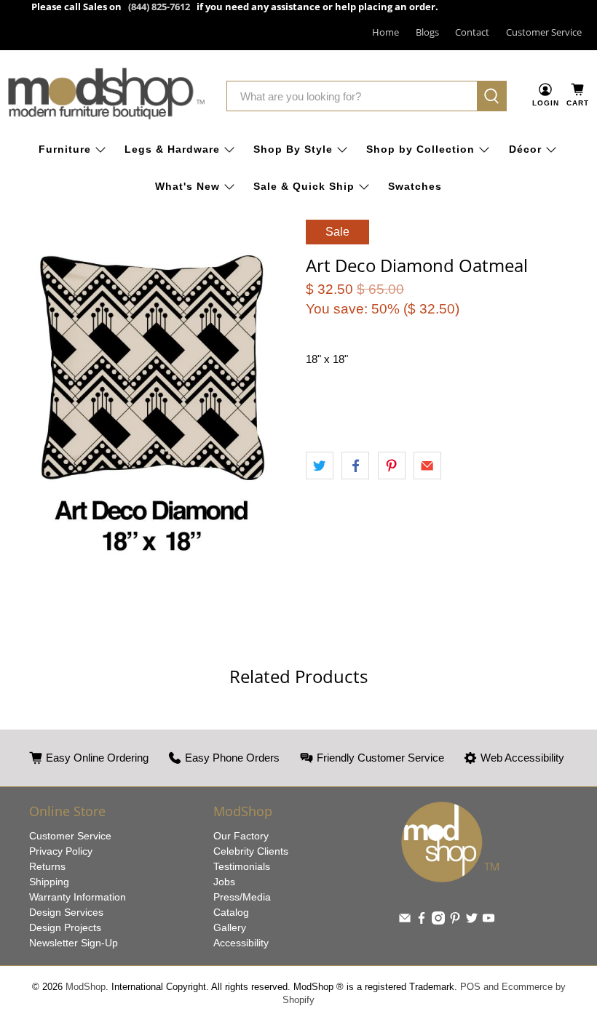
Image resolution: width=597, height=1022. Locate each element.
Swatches (415, 186)
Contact (472, 32)
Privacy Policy (60, 851)
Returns (47, 866)
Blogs (427, 32)
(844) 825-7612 (159, 6)
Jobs (224, 881)
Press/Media (242, 897)
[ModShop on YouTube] (488, 921)
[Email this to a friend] (427, 465)
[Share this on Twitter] (319, 465)
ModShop (86, 987)
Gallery (229, 927)
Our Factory (241, 836)
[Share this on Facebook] (355, 465)
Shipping (49, 881)
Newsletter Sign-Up (73, 943)
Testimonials (241, 866)
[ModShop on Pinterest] (455, 921)
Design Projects (65, 927)
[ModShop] (106, 96)
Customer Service (544, 32)
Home (385, 32)
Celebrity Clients (250, 851)
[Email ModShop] (404, 921)
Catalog (231, 912)
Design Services (66, 912)
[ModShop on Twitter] (471, 921)
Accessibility (241, 943)
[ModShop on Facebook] (421, 921)
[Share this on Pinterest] (392, 465)
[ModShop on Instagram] (438, 921)
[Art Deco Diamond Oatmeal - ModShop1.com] (149, 407)
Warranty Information (77, 897)
